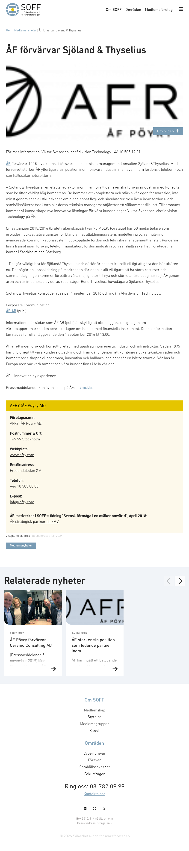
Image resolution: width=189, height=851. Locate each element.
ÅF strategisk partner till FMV (34, 521)
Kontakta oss (94, 793)
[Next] (180, 581)
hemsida (84, 387)
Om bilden (165, 131)
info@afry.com (22, 502)
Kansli (94, 730)
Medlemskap (94, 710)
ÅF (8, 163)
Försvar (94, 760)
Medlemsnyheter (25, 30)
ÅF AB (11, 310)
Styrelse (94, 716)
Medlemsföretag (159, 9)
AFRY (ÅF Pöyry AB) (28, 405)
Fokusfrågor (94, 774)
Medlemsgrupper (94, 723)
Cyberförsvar (95, 753)
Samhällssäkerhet (94, 767)
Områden (133, 9)
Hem (9, 30)
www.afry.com (22, 454)
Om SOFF (113, 9)
